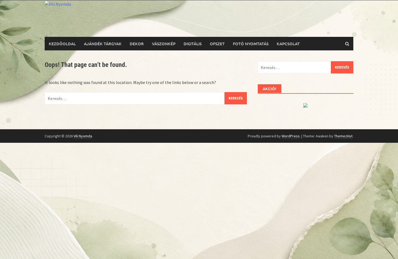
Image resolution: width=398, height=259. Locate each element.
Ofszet (217, 43)
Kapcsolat (288, 43)
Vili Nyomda (83, 136)
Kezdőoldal (62, 43)
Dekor (137, 43)
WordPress (291, 136)
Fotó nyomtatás (251, 43)
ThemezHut (343, 136)
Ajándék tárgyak (103, 43)
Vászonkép (163, 43)
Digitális (193, 43)
